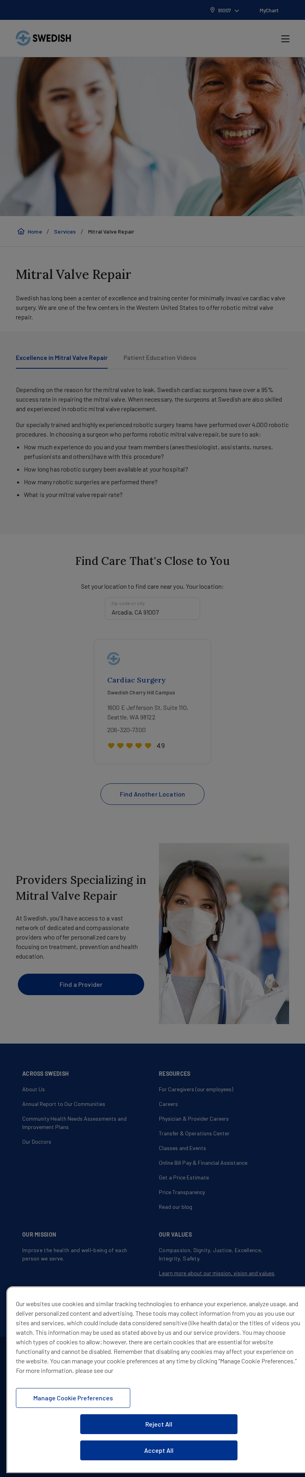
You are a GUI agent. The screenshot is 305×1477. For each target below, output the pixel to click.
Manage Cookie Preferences (73, 1398)
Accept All (159, 1450)
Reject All (158, 1424)
